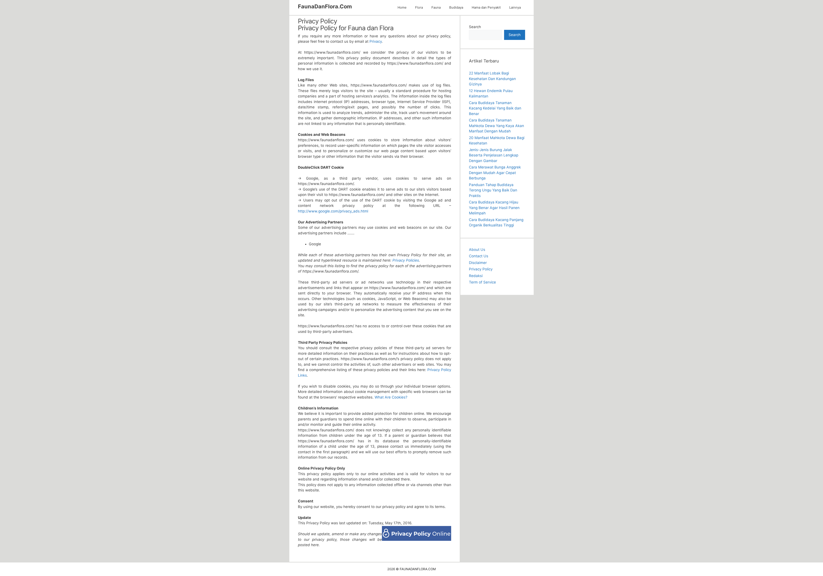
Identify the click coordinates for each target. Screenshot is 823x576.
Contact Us (478, 256)
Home (402, 7)
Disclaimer (478, 263)
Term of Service (482, 282)
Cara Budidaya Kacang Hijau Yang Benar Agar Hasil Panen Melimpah (494, 207)
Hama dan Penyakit (486, 7)
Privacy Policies (405, 260)
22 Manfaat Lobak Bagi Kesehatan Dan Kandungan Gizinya (492, 78)
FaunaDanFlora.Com (325, 6)
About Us (477, 249)
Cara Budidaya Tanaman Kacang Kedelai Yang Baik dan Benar (495, 108)
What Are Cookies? (391, 397)
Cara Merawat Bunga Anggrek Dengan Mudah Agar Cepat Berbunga (495, 172)
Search (475, 27)
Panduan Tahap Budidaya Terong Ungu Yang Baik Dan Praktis (493, 190)
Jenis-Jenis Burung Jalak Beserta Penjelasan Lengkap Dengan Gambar (493, 155)
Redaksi (476, 276)
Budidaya (456, 7)
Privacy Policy (481, 269)
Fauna (436, 7)
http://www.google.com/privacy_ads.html (333, 211)
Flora (419, 7)
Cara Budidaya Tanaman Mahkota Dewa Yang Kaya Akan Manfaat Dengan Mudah (496, 125)
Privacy (375, 41)
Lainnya (515, 7)
